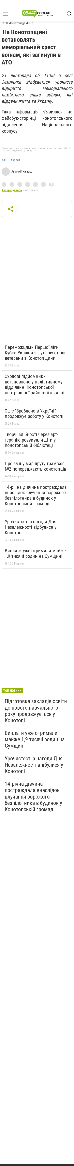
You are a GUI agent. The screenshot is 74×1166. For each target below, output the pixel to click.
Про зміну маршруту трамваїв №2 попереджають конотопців (35, 466)
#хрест (15, 160)
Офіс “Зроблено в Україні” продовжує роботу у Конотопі (34, 413)
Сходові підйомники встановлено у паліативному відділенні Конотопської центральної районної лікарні (34, 385)
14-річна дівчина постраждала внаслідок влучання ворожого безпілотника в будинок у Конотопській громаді (36, 495)
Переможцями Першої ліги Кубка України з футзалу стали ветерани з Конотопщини (35, 353)
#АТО (5, 160)
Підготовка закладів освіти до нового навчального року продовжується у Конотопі (36, 711)
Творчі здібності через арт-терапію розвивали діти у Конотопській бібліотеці (31, 440)
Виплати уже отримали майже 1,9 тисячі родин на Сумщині (35, 553)
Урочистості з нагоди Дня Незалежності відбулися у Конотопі (30, 527)
